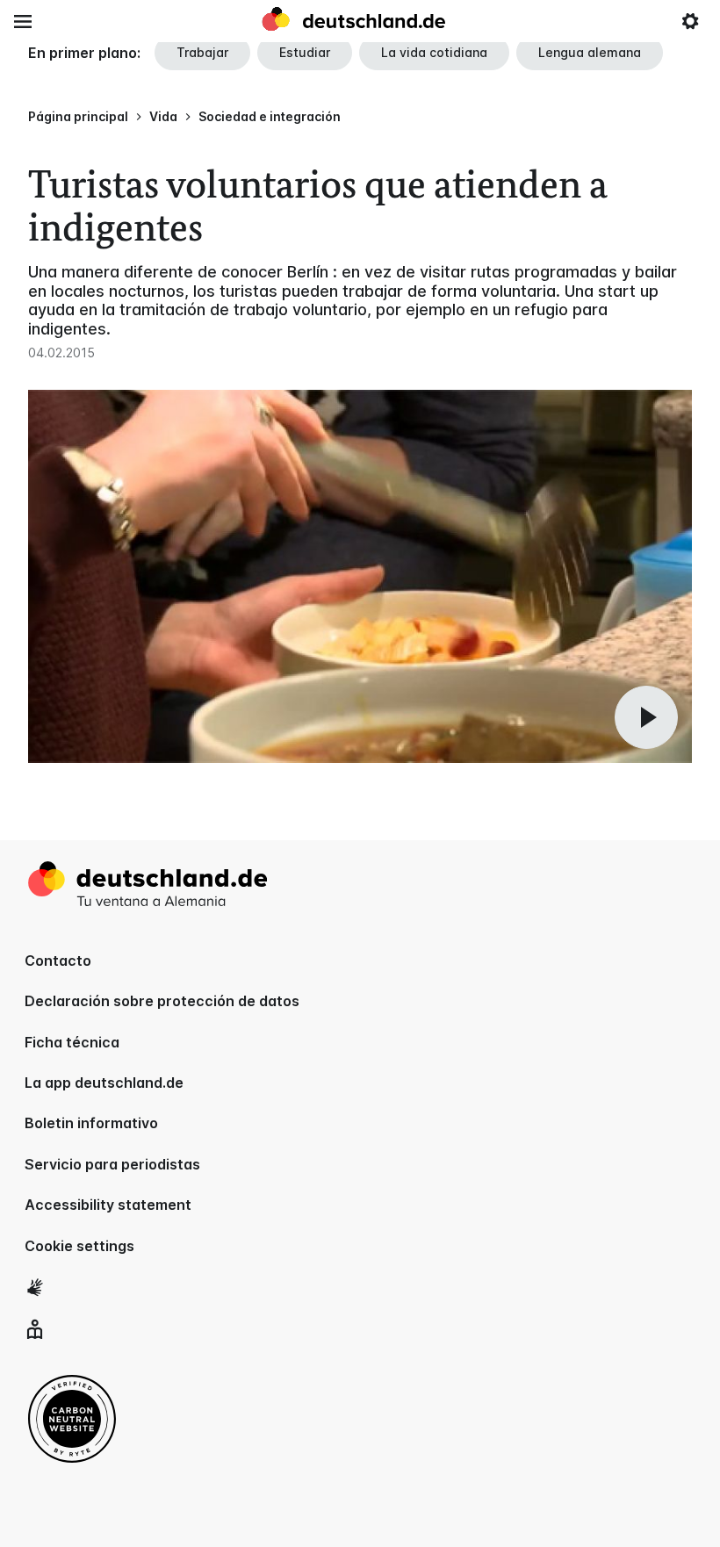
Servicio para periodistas (112, 1164)
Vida (163, 116)
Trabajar (202, 52)
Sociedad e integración (269, 116)
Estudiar (304, 52)
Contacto (58, 960)
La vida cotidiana (434, 52)
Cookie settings (79, 1246)
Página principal (78, 116)
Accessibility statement (108, 1204)
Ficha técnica (72, 1042)
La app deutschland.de (104, 1082)
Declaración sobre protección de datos (162, 1001)
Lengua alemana (589, 52)
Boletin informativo (91, 1123)
